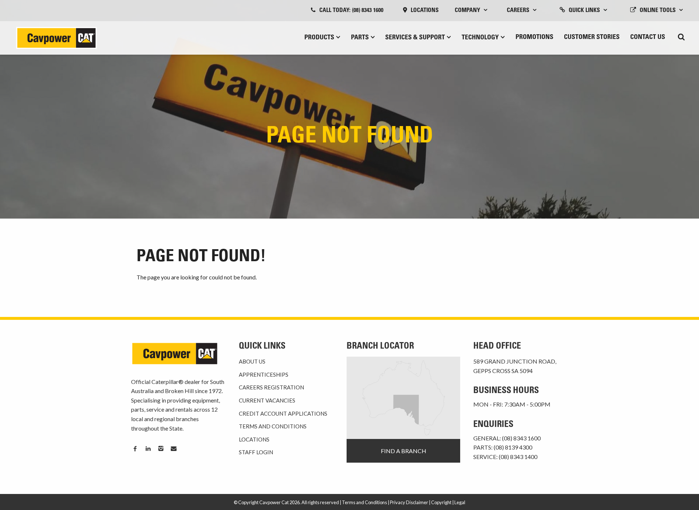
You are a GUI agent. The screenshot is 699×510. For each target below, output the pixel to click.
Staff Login (256, 452)
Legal (459, 502)
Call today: (351, 10)
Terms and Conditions (273, 426)
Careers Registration (271, 387)
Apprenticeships (263, 374)
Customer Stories (592, 37)
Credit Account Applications (283, 413)
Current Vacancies (267, 400)
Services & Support (415, 38)
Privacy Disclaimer (409, 502)
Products (319, 38)
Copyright (441, 502)
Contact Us (647, 37)
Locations (425, 10)
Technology (480, 38)
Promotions (534, 37)
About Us (252, 361)
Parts (360, 38)
